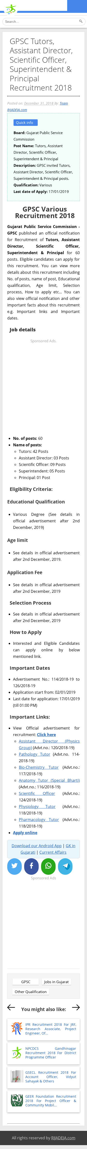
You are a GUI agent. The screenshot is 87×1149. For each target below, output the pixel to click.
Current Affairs (52, 852)
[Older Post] (76, 1008)
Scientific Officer (37, 793)
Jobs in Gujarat (56, 981)
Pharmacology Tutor (39, 819)
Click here (46, 734)
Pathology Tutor (34, 754)
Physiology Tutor (37, 806)
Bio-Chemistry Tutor (39, 767)
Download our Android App (37, 845)
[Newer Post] (11, 1008)
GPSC (25, 981)
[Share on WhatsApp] (48, 866)
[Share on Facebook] (31, 866)
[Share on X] (14, 866)
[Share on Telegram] (65, 866)
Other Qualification (31, 991)
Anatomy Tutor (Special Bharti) (49, 780)
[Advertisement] (43, 387)
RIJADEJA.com (63, 1138)
